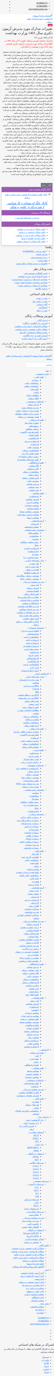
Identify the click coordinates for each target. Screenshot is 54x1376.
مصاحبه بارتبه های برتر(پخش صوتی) (32, 285)
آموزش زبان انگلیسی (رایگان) (35, 323)
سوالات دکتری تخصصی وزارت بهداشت (31, 329)
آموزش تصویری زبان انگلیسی (35, 335)
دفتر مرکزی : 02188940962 (34, 251)
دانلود (43, 229)
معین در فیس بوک (39, 301)
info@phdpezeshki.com (38, 9)
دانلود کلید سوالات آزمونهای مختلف (31, 241)
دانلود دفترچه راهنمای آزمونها (33, 238)
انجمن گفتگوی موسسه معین (35, 273)
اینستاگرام (43, 307)
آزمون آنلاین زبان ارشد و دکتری (34, 338)
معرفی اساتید (41, 254)
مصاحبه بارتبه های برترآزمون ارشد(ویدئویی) (29, 279)
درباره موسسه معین (39, 257)
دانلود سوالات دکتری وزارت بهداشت (30, 235)
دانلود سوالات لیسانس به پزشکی (32, 232)
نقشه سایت (42, 260)
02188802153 (41, 3)
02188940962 (41, 6)
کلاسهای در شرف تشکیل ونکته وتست (31, 263)
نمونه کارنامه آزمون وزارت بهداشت (32, 276)
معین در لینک (42, 310)
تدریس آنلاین (42, 320)
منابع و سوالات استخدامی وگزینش (33, 332)
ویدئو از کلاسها (41, 289)
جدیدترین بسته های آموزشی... (27, 218)
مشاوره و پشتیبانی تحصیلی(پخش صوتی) (30, 282)
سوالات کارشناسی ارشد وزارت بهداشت (30, 326)
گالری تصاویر (41, 304)
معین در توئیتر (41, 298)
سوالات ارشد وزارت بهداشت (29, 229)
